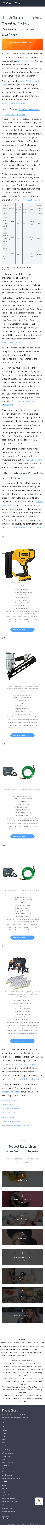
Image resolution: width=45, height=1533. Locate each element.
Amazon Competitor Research (11, 1478)
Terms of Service (7, 1462)
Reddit (10, 1343)
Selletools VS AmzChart (9, 1113)
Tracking (4, 1443)
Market (4, 1439)
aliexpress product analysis (28, 527)
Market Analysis (29, 109)
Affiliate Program (7, 1450)
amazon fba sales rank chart (15, 103)
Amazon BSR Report (8, 1498)
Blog (3, 1492)
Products (5, 1430)
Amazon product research (10, 1109)
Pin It (42, 1343)
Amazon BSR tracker (11, 342)
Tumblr (16, 1343)
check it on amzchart (22, 629)
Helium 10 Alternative (9, 1472)
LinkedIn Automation (8, 1512)
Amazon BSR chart (8, 1117)
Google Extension (7, 1475)
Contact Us (5, 1466)
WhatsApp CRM (7, 1508)
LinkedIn (35, 1343)
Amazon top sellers (11, 1091)
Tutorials (4, 1489)
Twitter (3, 1343)
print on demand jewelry (24, 401)
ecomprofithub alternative (28, 1079)
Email (22, 1343)
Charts (4, 1436)
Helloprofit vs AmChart (9, 1100)
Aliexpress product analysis (20, 1126)
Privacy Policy (6, 1459)
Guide (4, 1485)
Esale (3, 1515)
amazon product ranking (28, 200)
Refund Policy (6, 1456)
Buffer (29, 1343)
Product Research (15, 114)
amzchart (8, 404)
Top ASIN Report (7, 1495)
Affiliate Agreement (8, 1453)
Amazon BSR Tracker (25, 1064)
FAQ (3, 1469)
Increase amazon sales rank (11, 1121)
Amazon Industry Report (10, 1501)
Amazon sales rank (25, 61)
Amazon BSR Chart (33, 460)
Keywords (5, 1433)
